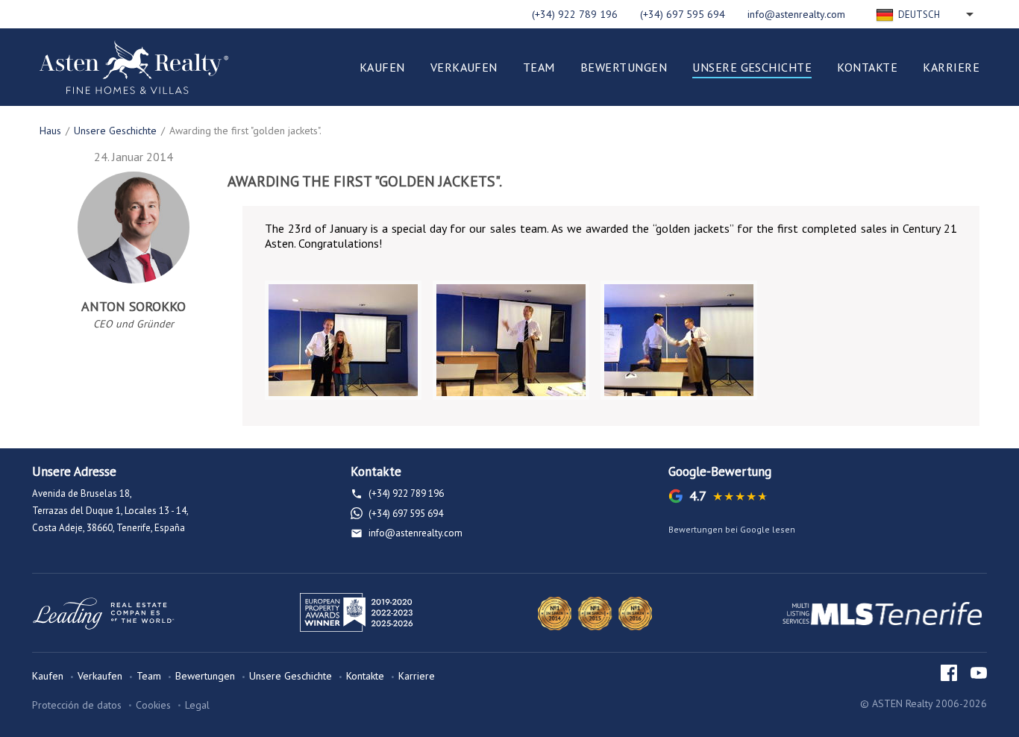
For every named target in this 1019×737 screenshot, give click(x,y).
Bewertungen (623, 67)
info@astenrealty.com (796, 14)
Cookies (153, 705)
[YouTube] (979, 673)
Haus (50, 130)
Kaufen (382, 67)
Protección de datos (77, 705)
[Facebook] (949, 673)
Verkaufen (464, 67)
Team (539, 67)
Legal (197, 705)
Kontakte (867, 67)
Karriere (951, 67)
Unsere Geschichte (752, 67)
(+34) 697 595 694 (682, 14)
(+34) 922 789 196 (575, 14)
